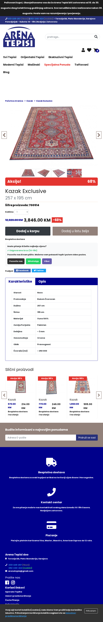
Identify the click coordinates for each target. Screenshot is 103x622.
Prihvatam (91, 611)
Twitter (40, 270)
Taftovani (81, 65)
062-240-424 (37, 18)
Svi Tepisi (9, 57)
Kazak (12, 399)
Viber (47, 261)
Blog (6, 72)
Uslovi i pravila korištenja (18, 596)
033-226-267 (14, 18)
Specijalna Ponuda (57, 65)
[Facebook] (7, 583)
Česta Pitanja (12, 600)
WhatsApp (33, 261)
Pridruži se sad (86, 437)
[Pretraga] (96, 37)
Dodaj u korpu (27, 231)
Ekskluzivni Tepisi (61, 57)
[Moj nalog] (83, 50)
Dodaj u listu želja (75, 231)
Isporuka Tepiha (13, 591)
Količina (9, 212)
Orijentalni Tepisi (32, 57)
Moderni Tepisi (13, 65)
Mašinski (34, 65)
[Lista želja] (89, 50)
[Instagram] (13, 583)
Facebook (23, 270)
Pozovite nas (16, 261)
